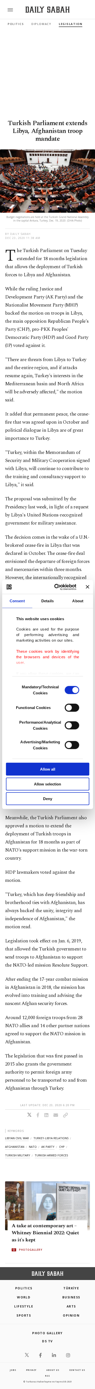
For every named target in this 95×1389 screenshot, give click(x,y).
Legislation (70, 23)
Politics (16, 23)
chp (62, 1147)
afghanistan (14, 1147)
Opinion (71, 1315)
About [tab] (77, 601)
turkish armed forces (51, 1155)
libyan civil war (17, 1138)
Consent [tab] (17, 601)
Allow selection (47, 784)
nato (33, 1147)
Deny (47, 799)
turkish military (17, 1155)
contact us (77, 1370)
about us (52, 1370)
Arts (71, 1306)
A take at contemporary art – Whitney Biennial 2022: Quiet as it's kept (45, 1233)
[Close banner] (87, 587)
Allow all (47, 769)
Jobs (13, 1370)
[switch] (72, 708)
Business (71, 1297)
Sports (23, 1315)
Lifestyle (23, 1306)
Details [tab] (47, 601)
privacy (31, 1370)
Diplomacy (41, 23)
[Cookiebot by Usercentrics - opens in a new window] (56, 587)
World (23, 1297)
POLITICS (23, 1288)
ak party (47, 1147)
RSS (47, 1375)
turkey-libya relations (50, 1138)
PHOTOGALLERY (30, 1250)
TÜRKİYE (71, 1288)
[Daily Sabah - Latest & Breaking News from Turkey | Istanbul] (47, 10)
